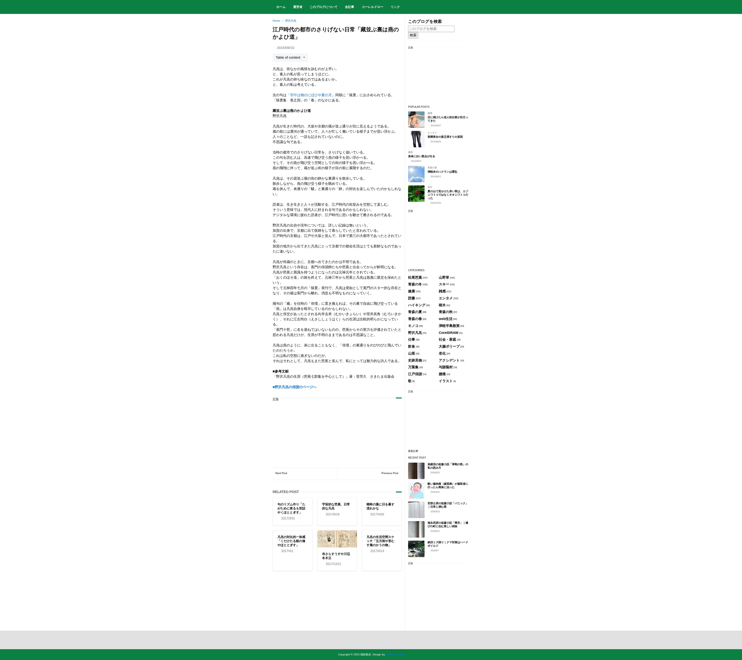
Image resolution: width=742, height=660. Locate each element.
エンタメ (432, 132)
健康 (430, 113)
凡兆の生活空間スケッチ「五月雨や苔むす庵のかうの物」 (380, 541)
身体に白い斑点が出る (421, 156)
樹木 (430, 187)
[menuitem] (281, 7)
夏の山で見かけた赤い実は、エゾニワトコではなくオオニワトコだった (448, 195)
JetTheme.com (395, 654)
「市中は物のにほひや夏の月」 (311, 95)
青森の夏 (432, 167)
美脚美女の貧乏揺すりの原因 (445, 136)
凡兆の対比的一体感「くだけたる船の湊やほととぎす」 (291, 541)
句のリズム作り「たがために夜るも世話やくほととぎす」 (291, 508)
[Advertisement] (337, 432)
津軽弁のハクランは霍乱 (442, 171)
